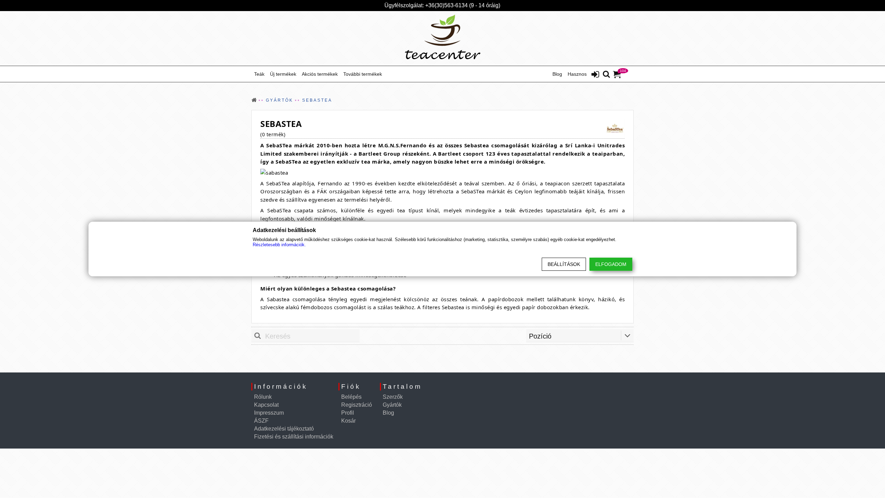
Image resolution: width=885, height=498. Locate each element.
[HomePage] (442, 38)
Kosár (348, 421)
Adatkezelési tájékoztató (284, 429)
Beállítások (564, 264)
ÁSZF (261, 421)
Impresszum (269, 413)
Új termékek (283, 74)
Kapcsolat (266, 405)
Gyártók (392, 405)
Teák (259, 74)
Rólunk (263, 397)
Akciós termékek (320, 74)
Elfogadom (610, 264)
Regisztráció (356, 405)
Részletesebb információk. (279, 244)
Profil (347, 413)
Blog (557, 74)
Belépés (351, 397)
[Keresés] (606, 74)
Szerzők (393, 397)
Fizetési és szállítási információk (293, 437)
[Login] (595, 75)
